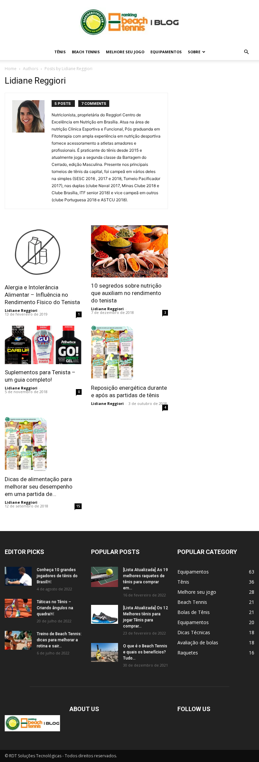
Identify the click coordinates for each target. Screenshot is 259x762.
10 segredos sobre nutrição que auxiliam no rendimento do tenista (126, 293)
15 (78, 506)
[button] (246, 52)
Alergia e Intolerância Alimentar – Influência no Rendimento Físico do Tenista (42, 294)
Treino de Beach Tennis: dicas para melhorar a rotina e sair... (59, 640)
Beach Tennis (86, 51)
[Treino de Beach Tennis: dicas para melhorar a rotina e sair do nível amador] (18, 640)
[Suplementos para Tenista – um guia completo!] (43, 345)
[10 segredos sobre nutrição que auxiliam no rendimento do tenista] (129, 251)
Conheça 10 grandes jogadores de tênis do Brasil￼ (57, 575)
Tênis (60, 51)
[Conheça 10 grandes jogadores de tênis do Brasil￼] (18, 576)
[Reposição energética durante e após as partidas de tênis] (129, 353)
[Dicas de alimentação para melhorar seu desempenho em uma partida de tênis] (43, 444)
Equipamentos (166, 51)
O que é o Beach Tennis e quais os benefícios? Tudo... (145, 652)
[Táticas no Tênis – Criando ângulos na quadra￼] (18, 608)
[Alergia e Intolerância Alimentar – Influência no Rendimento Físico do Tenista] (43, 252)
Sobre (194, 51)
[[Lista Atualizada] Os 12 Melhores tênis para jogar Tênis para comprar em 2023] (104, 614)
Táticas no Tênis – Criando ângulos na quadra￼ (55, 607)
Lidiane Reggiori (21, 310)
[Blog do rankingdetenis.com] (129, 22)
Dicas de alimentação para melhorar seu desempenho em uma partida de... (39, 486)
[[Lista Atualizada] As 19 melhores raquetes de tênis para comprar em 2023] (104, 577)
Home (11, 68)
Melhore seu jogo (125, 51)
